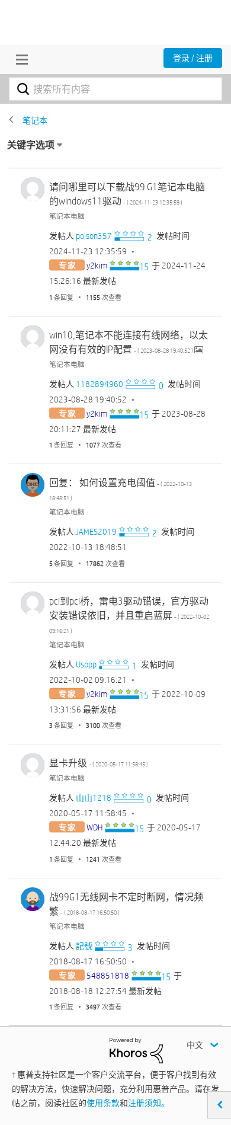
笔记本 (35, 120)
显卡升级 (98, 763)
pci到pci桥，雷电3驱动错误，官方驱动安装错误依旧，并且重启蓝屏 (129, 615)
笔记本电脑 (67, 215)
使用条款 (103, 1103)
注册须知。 (148, 1103)
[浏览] (19, 59)
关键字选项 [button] (30, 145)
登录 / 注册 (193, 58)
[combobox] (115, 89)
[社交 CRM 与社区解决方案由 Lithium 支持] (136, 1049)
